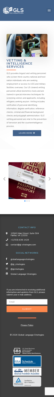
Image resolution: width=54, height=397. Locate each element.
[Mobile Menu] (49, 10)
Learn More (26, 133)
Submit (27, 309)
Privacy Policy (27, 325)
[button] (49, 179)
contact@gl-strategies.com (23, 244)
